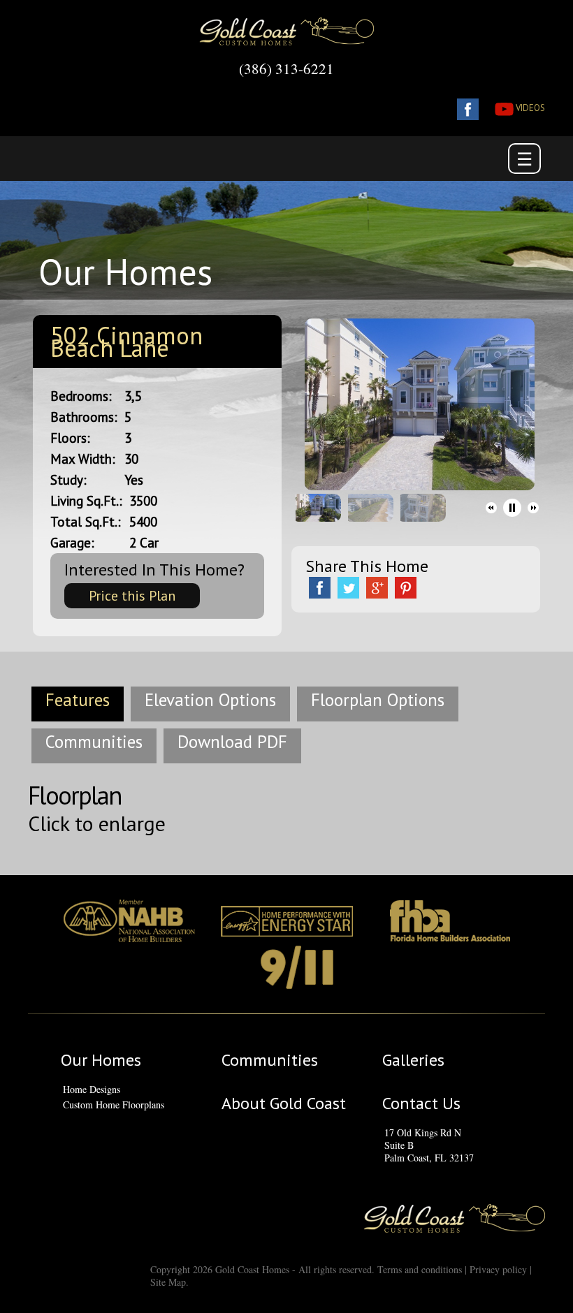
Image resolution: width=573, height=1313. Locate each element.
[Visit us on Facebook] (461, 108)
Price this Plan (132, 596)
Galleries (413, 1060)
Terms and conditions (419, 1269)
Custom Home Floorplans (113, 1105)
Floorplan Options (377, 700)
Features (77, 700)
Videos (529, 108)
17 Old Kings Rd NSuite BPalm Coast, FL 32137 (429, 1145)
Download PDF (232, 742)
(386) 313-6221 (286, 68)
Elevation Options (210, 700)
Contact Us (421, 1103)
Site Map (168, 1282)
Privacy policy (498, 1269)
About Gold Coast (284, 1103)
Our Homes (101, 1060)
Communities (94, 742)
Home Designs (91, 1089)
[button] (491, 507)
